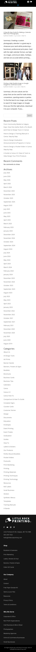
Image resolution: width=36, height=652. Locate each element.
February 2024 (9, 271)
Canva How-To (9, 396)
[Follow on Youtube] (7, 527)
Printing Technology (11, 479)
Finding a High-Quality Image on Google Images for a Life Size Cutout (16, 84)
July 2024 (7, 253)
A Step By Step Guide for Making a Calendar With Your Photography (17, 33)
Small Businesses (9, 642)
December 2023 (9, 278)
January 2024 (8, 274)
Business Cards (9, 378)
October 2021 (8, 318)
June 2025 (7, 213)
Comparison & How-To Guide (14, 399)
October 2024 (8, 242)
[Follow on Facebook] (4, 527)
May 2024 (7, 260)
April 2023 (7, 304)
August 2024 (8, 249)
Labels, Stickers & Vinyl (11, 559)
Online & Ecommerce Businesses (14, 637)
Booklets (7, 370)
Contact (6, 583)
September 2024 (9, 245)
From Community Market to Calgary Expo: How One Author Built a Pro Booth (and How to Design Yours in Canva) (18, 127)
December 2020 (9, 329)
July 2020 (7, 336)
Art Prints (7, 359)
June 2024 (7, 256)
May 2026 (7, 180)
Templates (7, 501)
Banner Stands (9, 363)
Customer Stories (10, 410)
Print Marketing (9, 465)
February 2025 (9, 227)
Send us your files (9, 592)
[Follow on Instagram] (10, 527)
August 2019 (8, 344)
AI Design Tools (9, 356)
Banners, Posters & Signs (12, 367)
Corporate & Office (9, 616)
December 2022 (9, 311)
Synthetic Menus (9, 498)
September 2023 (9, 289)
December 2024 (9, 234)
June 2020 (7, 340)
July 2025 (7, 209)
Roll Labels (7, 487)
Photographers (8, 629)
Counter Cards (9, 407)
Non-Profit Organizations (12, 621)
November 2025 (9, 195)
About (5, 579)
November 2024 (9, 238)
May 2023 (7, 300)
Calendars (7, 385)
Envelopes (7, 425)
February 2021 (9, 325)
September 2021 (9, 322)
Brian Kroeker (9, 36)
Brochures (7, 374)
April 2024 (7, 264)
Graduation (8, 436)
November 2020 (9, 333)
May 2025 (7, 216)
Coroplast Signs (9, 403)
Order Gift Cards (9, 567)
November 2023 (9, 282)
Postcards (7, 461)
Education (7, 421)
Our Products (8, 450)
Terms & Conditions (10, 604)
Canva (6, 388)
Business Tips (8, 381)
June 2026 (7, 176)
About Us (7, 352)
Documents (8, 417)
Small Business (9, 490)
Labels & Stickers (9, 447)
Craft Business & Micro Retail (13, 625)
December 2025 (9, 191)
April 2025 (7, 220)
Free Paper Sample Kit (11, 587)
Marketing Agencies (10, 633)
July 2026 (7, 173)
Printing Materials (10, 472)
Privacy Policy (8, 600)
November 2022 (9, 315)
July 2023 (7, 296)
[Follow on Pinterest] (14, 527)
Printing (6, 468)
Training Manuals (10, 505)
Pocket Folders (9, 457)
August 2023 (8, 293)
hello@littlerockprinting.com (13, 537)
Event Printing (8, 428)
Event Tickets (8, 432)
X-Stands (7, 508)
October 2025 (8, 198)
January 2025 (8, 231)
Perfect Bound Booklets (12, 454)
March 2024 (8, 267)
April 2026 (7, 184)
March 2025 (8, 224)
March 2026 (8, 187)
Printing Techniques (11, 476)
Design (6, 414)
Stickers (6, 494)
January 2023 (8, 307)
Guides (6, 439)
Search (29, 115)
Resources (7, 483)
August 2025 (8, 205)
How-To (24, 36)
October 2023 (8, 285)
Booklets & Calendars (10, 550)
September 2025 (9, 202)
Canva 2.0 (7, 392)
